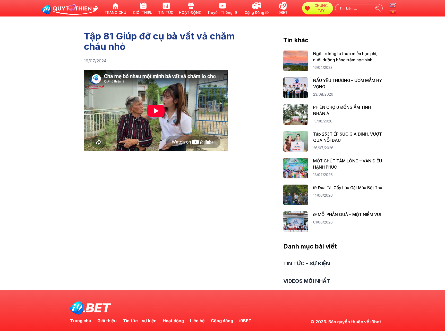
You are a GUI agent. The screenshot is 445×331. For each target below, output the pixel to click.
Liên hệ (197, 320)
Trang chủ (80, 320)
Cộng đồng (222, 320)
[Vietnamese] (393, 11)
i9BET (245, 320)
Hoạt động (173, 320)
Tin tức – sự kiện (140, 320)
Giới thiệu (107, 320)
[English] (393, 4)
